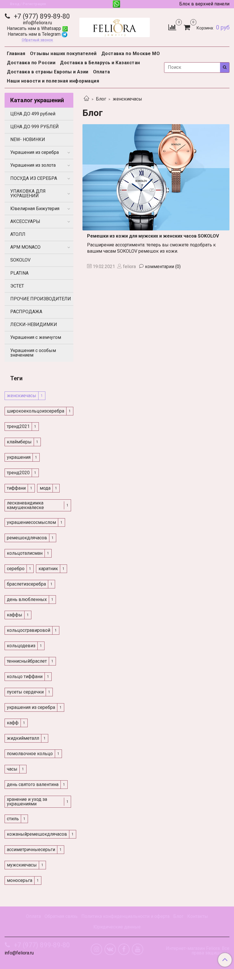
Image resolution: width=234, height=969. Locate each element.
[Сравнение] (172, 27)
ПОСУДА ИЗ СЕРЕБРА (33, 178)
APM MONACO (25, 247)
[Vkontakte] (110, 949)
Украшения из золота (33, 165)
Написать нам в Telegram (35, 34)
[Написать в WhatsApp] (116, 4)
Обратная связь (61, 916)
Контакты (197, 916)
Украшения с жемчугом (35, 337)
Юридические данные (117, 927)
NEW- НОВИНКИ (27, 139)
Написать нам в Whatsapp (34, 28)
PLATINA (19, 273)
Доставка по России (31, 62)
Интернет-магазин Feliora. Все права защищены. (197, 950)
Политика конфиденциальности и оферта (125, 916)
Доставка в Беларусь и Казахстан (100, 62)
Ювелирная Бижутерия (34, 208)
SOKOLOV (20, 260)
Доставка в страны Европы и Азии (47, 72)
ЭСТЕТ (17, 286)
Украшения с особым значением (33, 353)
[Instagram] (96, 949)
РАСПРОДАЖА (26, 311)
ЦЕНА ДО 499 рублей (32, 113)
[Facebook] (124, 949)
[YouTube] (137, 949)
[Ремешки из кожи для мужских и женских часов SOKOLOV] (155, 177)
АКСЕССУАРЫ (25, 221)
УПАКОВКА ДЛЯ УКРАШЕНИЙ (28, 193)
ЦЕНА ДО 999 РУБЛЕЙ (34, 126)
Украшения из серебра (34, 152)
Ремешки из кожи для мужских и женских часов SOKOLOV (153, 236)
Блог (101, 99)
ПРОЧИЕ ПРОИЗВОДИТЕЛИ (40, 298)
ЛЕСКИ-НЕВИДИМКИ (33, 324)
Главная (16, 53)
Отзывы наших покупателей (63, 53)
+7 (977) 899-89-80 (41, 16)
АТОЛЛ (17, 234)
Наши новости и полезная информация (53, 81)
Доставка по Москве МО (130, 53)
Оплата (101, 72)
